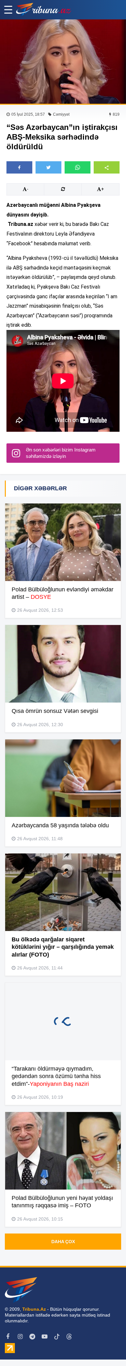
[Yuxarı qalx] (108, 1348)
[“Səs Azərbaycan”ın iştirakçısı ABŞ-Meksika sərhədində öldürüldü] (63, 61)
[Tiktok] (57, 1336)
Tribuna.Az (34, 1309)
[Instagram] (20, 1336)
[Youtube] (44, 1336)
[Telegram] (32, 1336)
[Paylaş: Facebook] (19, 167)
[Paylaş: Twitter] (48, 167)
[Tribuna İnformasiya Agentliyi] (43, 9)
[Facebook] (8, 1336)
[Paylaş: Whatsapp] (77, 167)
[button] (107, 167)
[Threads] (69, 1336)
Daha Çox (63, 1241)
